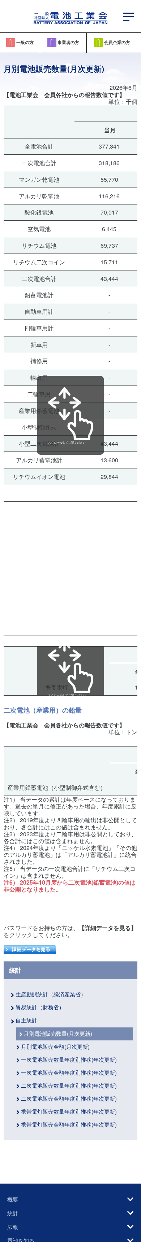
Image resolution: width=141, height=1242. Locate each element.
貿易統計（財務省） (40, 1007)
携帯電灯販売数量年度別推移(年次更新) (69, 1111)
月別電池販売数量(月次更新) (58, 1033)
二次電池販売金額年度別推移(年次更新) (69, 1098)
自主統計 (26, 1020)
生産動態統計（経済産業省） (51, 994)
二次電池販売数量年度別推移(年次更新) (69, 1085)
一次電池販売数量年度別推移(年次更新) (69, 1059)
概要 (12, 1199)
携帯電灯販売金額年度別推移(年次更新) (69, 1124)
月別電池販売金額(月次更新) (55, 1046)
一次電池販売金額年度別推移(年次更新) (69, 1072)
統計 (15, 970)
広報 (12, 1226)
